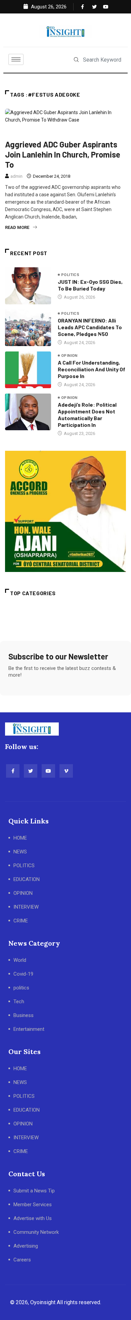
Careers (22, 1260)
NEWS (20, 852)
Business (23, 1015)
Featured (18, 133)
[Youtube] (104, 7)
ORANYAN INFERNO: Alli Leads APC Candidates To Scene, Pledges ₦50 (90, 327)
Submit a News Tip (34, 1191)
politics (65, 133)
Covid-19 (23, 974)
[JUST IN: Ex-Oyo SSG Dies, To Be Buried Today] (28, 285)
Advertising (25, 1246)
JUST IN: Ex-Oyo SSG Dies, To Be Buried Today (90, 285)
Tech (18, 1002)
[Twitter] (93, 7)
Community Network (36, 1232)
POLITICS (24, 865)
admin (16, 176)
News (42, 133)
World (19, 960)
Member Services (32, 1204)
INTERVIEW (26, 907)
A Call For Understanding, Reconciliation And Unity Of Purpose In (91, 369)
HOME (20, 838)
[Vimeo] (66, 771)
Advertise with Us (32, 1218)
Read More (17, 227)
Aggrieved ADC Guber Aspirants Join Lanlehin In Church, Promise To (62, 154)
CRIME (20, 921)
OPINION (23, 893)
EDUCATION (26, 879)
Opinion (69, 355)
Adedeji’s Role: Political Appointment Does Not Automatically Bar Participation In (87, 414)
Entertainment (28, 1029)
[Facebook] (82, 7)
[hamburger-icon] (16, 59)
